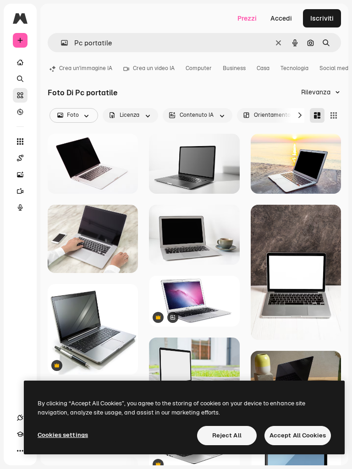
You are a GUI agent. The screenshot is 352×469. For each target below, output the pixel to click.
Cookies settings (63, 435)
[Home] (20, 62)
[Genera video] (20, 191)
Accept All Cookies (298, 435)
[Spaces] (20, 158)
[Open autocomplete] (60, 42)
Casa (263, 68)
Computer (199, 68)
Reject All (227, 435)
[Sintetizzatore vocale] (20, 207)
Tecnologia (294, 68)
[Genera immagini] (20, 174)
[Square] (333, 115)
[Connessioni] (20, 417)
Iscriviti (322, 18)
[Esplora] (20, 111)
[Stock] (20, 95)
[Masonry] (317, 115)
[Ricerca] (20, 78)
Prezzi (247, 18)
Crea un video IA (154, 68)
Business (234, 68)
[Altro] (20, 450)
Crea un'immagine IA (85, 68)
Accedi (281, 18)
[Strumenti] (20, 141)
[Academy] (20, 434)
